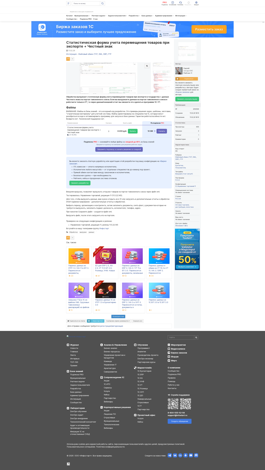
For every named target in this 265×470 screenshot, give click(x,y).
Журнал (74, 345)
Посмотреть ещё (118, 316)
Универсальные (144, 399)
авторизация (117, 326)
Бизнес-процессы (112, 351)
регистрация (105, 326)
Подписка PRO (77, 374)
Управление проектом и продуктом (114, 356)
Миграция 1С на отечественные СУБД (80, 432)
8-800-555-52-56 (176, 413)
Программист (143, 348)
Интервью (75, 359)
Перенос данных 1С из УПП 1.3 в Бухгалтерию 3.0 (105, 302)
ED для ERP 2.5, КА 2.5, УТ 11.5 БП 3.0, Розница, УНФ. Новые (105, 268)
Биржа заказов (179, 353)
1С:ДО (140, 395)
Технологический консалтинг (83, 422)
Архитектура (110, 368)
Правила (171, 378)
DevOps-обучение (78, 411)
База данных (76, 392)
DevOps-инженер (145, 359)
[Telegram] (170, 455)
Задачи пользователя (80, 385)
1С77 (139, 406)
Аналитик (141, 351)
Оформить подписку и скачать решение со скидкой (119, 149)
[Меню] (68, 3)
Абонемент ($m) (181, 226)
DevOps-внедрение (79, 418)
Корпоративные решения (117, 407)
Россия (178, 199)
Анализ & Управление (115, 345)
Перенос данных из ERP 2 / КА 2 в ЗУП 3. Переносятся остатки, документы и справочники (132, 305)
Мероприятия (178, 345)
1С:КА (140, 378)
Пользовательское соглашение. (81, 447)
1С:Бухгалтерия (144, 371)
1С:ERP (140, 374)
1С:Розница (142, 388)
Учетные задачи (77, 381)
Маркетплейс (144, 368)
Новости (74, 348)
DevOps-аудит (76, 415)
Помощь (171, 381)
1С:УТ (139, 385)
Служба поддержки (180, 395)
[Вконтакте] (175, 455)
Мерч (174, 360)
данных (91, 232)
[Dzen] (185, 455)
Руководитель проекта (147, 355)
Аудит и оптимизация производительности (80, 426)
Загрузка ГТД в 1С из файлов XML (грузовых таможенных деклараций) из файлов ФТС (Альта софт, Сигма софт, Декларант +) (78, 307)
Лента (73, 355)
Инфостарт (104, 228)
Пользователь (180, 168)
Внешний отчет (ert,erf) (184, 174)
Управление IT (110, 365)
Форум (174, 356)
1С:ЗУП (140, 392)
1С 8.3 (177, 180)
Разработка (75, 388)
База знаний (76, 371)
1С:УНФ (140, 381)
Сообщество (76, 402)
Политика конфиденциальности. (110, 447)
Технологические (111, 424)
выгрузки (83, 232)
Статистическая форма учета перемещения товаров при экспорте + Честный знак (117, 44)
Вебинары (108, 402)
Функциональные (78, 378)
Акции (106, 381)
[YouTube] (191, 455)
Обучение (142, 345)
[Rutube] (196, 455)
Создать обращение (179, 421)
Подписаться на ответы (77, 321)
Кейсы (106, 395)
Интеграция (75, 399)
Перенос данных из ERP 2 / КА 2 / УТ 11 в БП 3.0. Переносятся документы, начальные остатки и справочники (132, 270)
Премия (73, 365)
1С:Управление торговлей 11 (185, 186)
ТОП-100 (74, 362)
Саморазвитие (110, 372)
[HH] (180, 455)
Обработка (73, 232)
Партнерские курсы (146, 362)
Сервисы (108, 388)
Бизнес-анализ (110, 348)
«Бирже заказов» (182, 92)
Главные (74, 351)
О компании (174, 367)
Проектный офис (146, 415)
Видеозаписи (178, 349)
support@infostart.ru (177, 415)
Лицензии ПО (110, 414)
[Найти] (196, 337)
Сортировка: (117, 321)
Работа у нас (173, 385)
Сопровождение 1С (114, 377)
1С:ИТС (107, 384)
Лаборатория (77, 408)
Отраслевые (109, 418)
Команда (108, 361)
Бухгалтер (179, 165)
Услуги (107, 391)
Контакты (172, 388)
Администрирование (79, 395)
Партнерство (110, 398)
